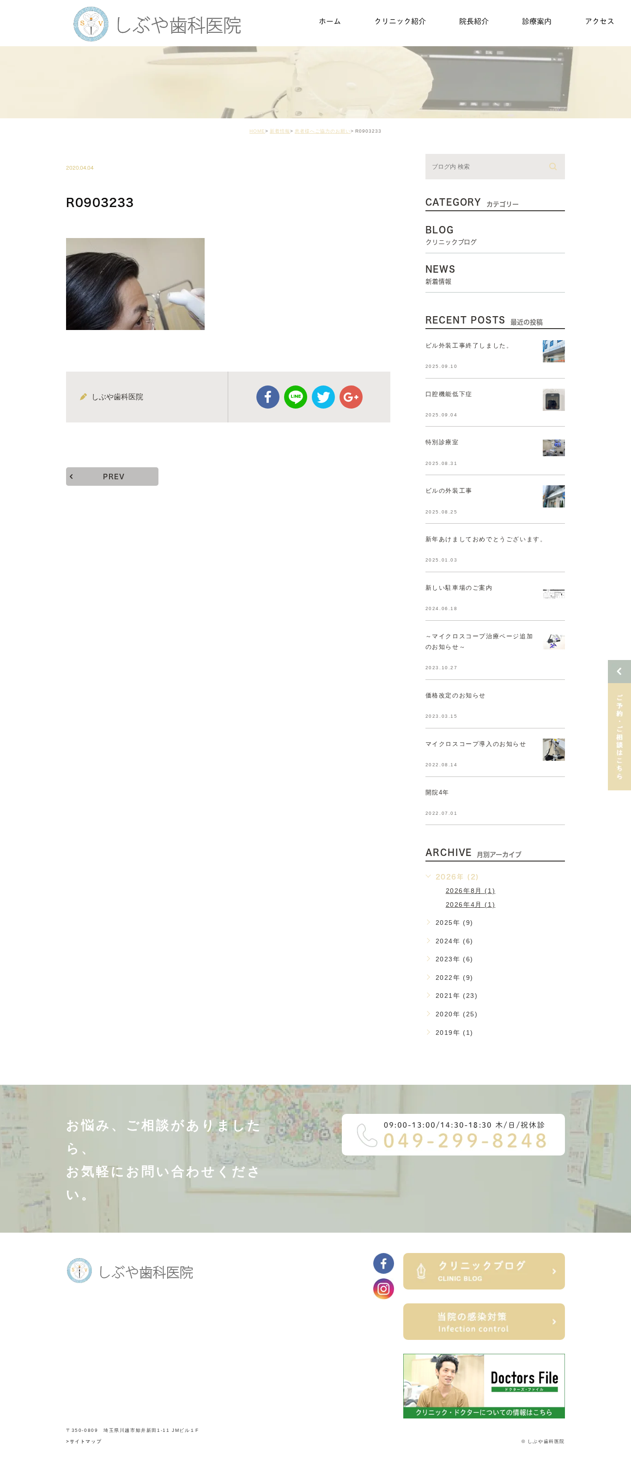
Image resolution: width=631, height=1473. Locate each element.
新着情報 (280, 131)
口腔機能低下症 (449, 394)
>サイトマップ (84, 1441)
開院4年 (437, 792)
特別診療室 (442, 442)
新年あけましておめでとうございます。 (486, 539)
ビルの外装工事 (449, 490)
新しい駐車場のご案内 (459, 587)
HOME (257, 131)
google (351, 397)
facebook (267, 397)
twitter (323, 397)
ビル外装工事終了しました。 (469, 345)
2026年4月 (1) (471, 904)
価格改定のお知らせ (455, 695)
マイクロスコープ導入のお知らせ (476, 743)
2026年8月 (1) (471, 890)
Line (295, 397)
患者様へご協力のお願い (323, 131)
